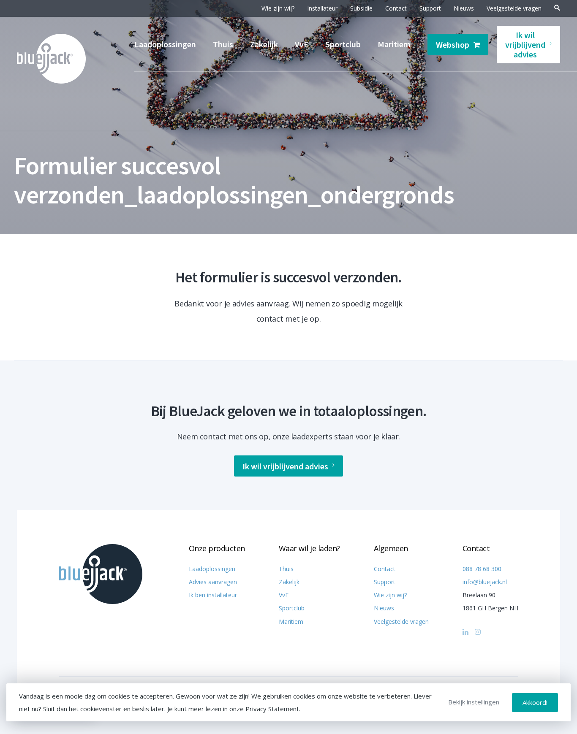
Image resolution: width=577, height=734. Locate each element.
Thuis (223, 44)
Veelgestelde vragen (514, 8)
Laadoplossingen (165, 44)
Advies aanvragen (213, 582)
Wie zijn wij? (277, 8)
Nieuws (464, 8)
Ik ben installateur (213, 595)
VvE (301, 44)
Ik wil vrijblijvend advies (525, 45)
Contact (396, 8)
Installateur (322, 8)
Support (430, 8)
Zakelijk (264, 44)
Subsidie (361, 8)
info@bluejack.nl (485, 582)
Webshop (452, 44)
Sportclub (343, 44)
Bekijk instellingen (473, 702)
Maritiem (394, 44)
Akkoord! (535, 702)
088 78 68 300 (482, 569)
